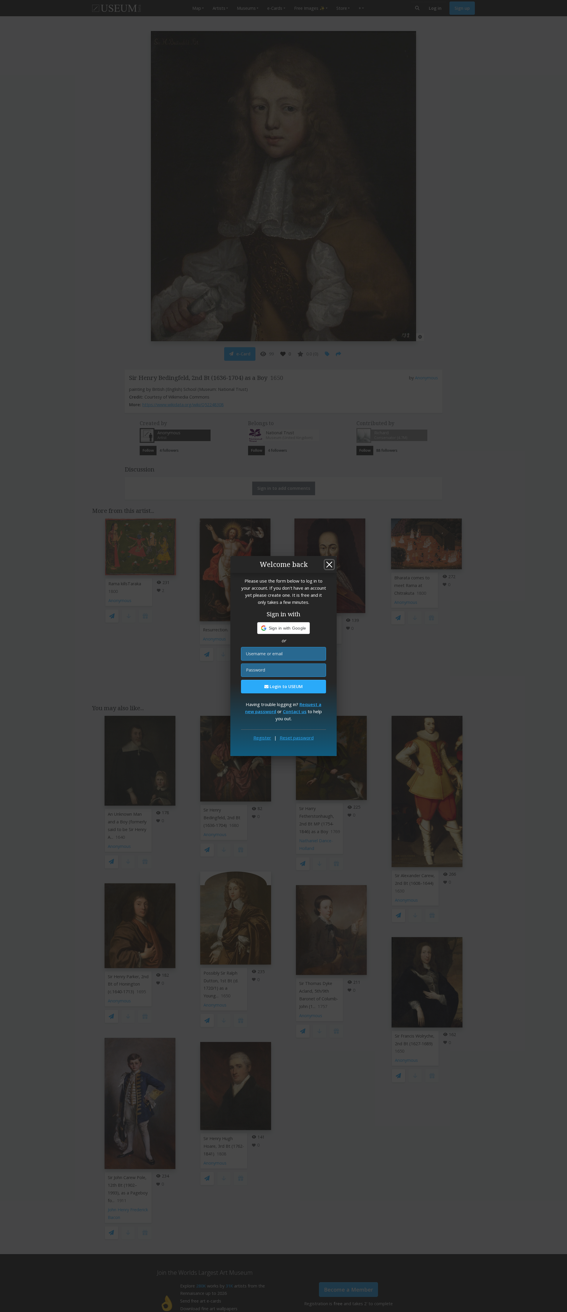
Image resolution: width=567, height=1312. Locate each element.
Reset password (297, 738)
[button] (283, 628)
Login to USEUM (285, 686)
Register (262, 738)
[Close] (329, 564)
